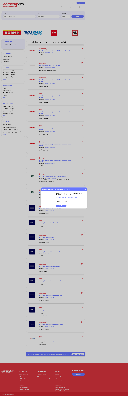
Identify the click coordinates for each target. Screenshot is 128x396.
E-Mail (58, 201)
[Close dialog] (85, 189)
